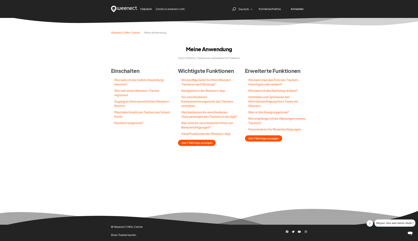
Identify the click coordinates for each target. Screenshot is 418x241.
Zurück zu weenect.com (170, 9)
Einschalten (125, 71)
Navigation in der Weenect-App (203, 90)
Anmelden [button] (297, 9)
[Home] (124, 9)
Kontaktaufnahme (270, 9)
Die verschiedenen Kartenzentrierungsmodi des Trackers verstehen (207, 101)
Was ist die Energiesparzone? (268, 112)
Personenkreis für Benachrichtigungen (274, 129)
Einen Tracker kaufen (123, 235)
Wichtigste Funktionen (206, 71)
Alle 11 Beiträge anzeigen (196, 142)
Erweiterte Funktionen (272, 71)
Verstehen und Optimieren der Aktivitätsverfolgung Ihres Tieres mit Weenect (273, 101)
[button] (233, 9)
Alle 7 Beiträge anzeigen (263, 138)
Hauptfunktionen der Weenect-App (206, 134)
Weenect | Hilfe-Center (125, 32)
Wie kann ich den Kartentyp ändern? (273, 90)
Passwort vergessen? (128, 123)
